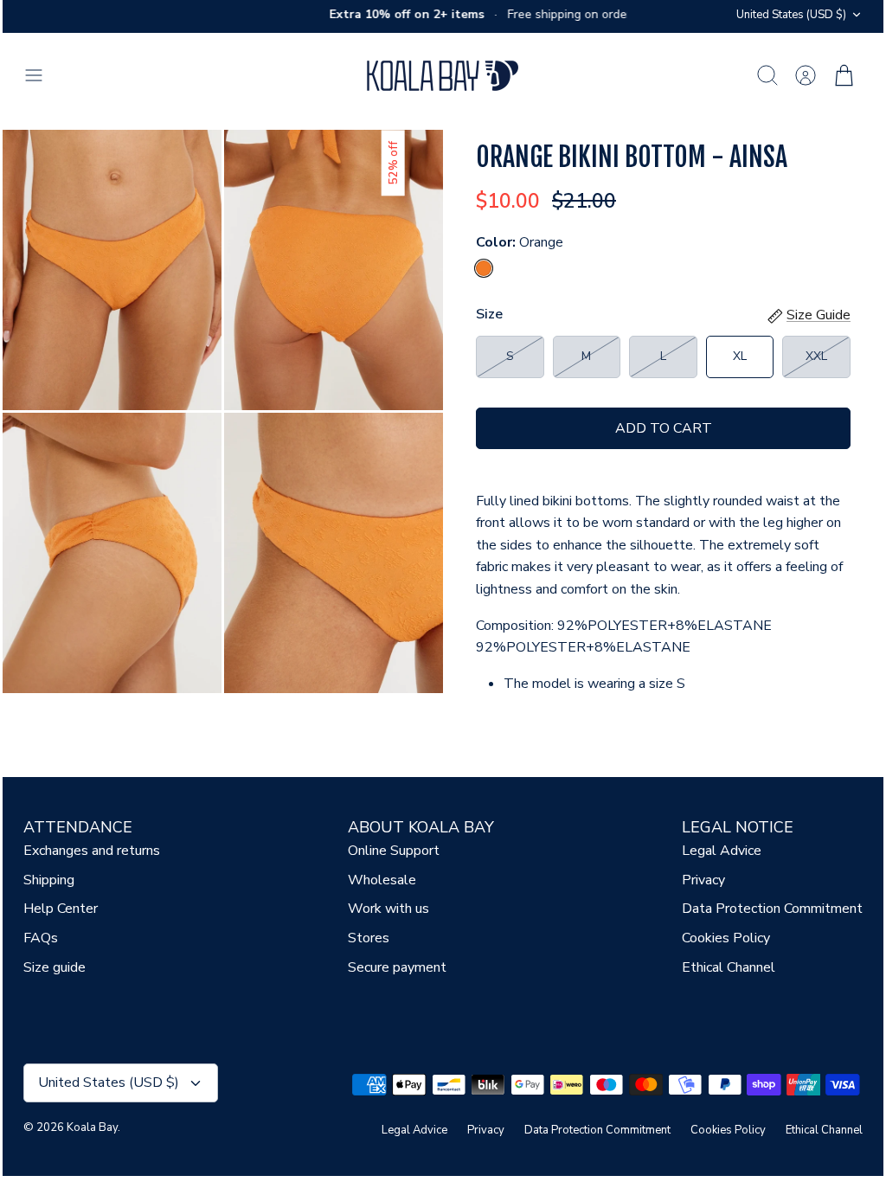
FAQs (40, 938)
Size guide (54, 967)
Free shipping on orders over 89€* (595, 14)
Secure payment (397, 967)
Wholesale (382, 880)
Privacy (703, 880)
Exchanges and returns (91, 850)
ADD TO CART (663, 428)
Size (489, 314)
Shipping (48, 880)
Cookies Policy (726, 938)
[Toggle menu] (42, 75)
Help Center (60, 908)
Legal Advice (721, 850)
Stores (368, 938)
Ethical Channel (728, 967)
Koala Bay (92, 1127)
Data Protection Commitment (772, 908)
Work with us (388, 908)
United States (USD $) (791, 14)
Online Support (394, 850)
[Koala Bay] (443, 75)
